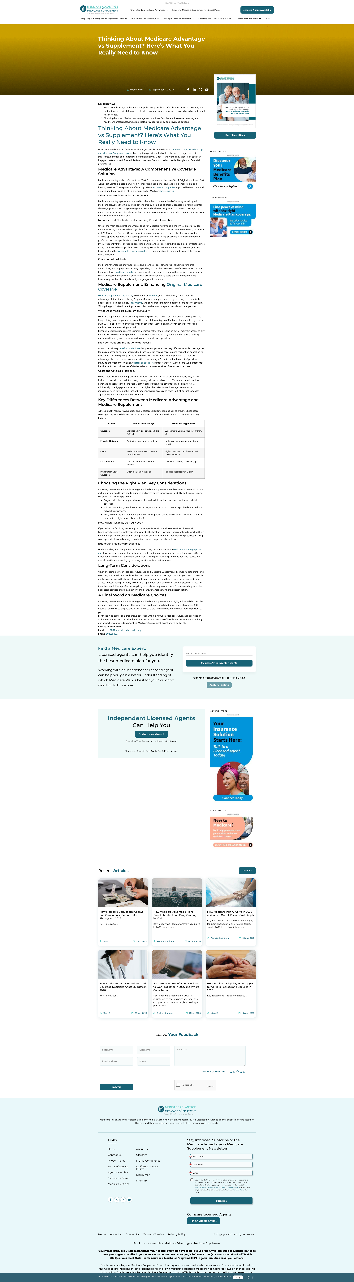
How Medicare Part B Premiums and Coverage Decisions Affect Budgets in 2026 (123, 987)
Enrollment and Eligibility (143, 18)
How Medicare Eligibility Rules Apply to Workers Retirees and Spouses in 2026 (230, 987)
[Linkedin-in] (123, 1199)
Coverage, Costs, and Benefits (177, 18)
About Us (142, 1149)
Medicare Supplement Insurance (115, 295)
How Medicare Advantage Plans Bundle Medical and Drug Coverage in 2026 (175, 915)
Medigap (153, 295)
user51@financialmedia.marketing (123, 630)
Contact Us (115, 1155)
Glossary (141, 1155)
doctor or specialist (143, 362)
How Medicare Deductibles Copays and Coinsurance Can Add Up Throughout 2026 (121, 915)
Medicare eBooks (118, 1178)
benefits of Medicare (129, 348)
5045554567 (112, 633)
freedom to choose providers (132, 251)
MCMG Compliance (148, 1160)
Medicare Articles (118, 1184)
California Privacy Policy (147, 1167)
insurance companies (164, 187)
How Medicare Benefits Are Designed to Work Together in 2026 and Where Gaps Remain (176, 987)
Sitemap (141, 1180)
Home (112, 1149)
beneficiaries (167, 190)
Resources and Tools (248, 18)
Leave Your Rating (214, 1072)
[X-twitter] (117, 1199)
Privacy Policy (116, 1160)
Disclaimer (143, 1175)
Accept (238, 1277)
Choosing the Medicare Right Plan (214, 18)
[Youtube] (129, 1199)
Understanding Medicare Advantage (147, 10)
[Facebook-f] (110, 1199)
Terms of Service (118, 1166)
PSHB (267, 18)
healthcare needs (124, 272)
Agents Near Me (118, 1172)
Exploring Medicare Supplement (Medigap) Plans (196, 10)
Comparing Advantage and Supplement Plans (102, 18)
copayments (135, 302)
